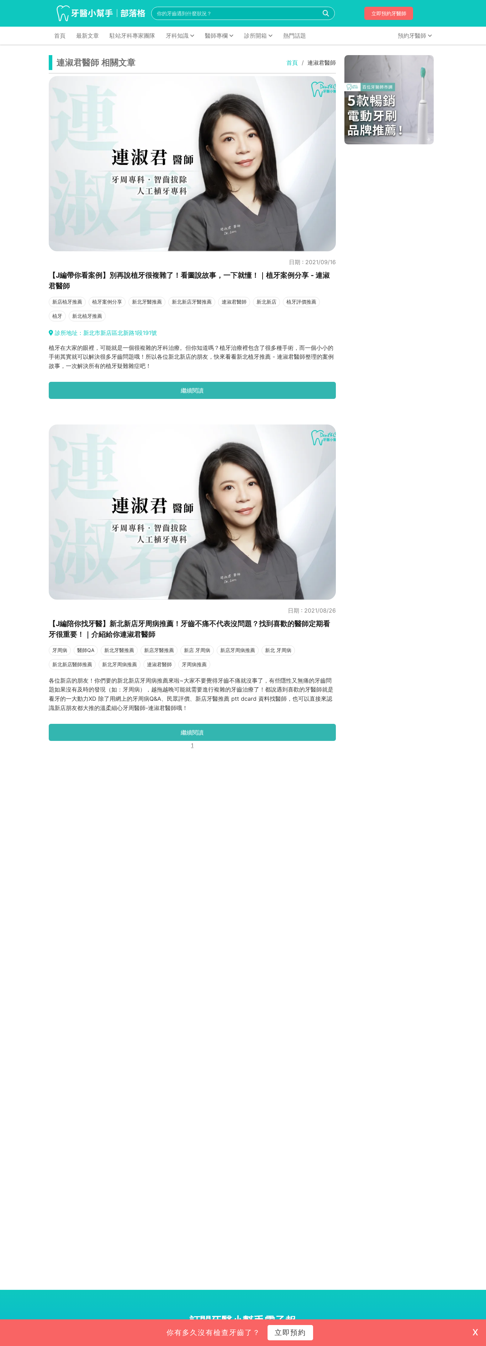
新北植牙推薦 (87, 316)
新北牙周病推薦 (119, 664)
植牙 (57, 316)
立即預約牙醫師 (388, 13)
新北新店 (266, 302)
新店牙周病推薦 (237, 650)
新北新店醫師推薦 (72, 664)
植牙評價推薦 (301, 302)
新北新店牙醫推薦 (192, 302)
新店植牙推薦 (67, 302)
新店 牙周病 (197, 650)
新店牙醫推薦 (159, 650)
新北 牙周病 (278, 650)
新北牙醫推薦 (147, 302)
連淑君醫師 (234, 302)
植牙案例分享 (107, 302)
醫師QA (85, 650)
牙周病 (59, 650)
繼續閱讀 (192, 390)
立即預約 (290, 1332)
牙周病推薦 (194, 664)
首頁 (292, 62)
